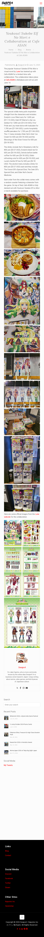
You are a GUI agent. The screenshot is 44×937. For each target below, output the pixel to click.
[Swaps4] (7, 3)
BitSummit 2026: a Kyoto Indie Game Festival (24, 716)
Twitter (8, 883)
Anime (28, 50)
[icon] (24, 929)
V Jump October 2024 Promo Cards (21, 724)
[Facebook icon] (17, 929)
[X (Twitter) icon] (20, 929)
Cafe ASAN (10, 80)
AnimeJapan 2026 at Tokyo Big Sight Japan (23, 750)
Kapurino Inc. (10, 901)
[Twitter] (17, 688)
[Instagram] (24, 688)
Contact (8, 855)
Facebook (9, 878)
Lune (18, 71)
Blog (19, 50)
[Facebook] (20, 688)
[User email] (27, 688)
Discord (8, 874)
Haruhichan (9, 906)
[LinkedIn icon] (22, 929)
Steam (7, 887)
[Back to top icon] (22, 917)
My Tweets (8, 765)
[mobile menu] (41, 3)
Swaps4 (21, 65)
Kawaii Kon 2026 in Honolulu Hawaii (21, 742)
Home (11, 50)
